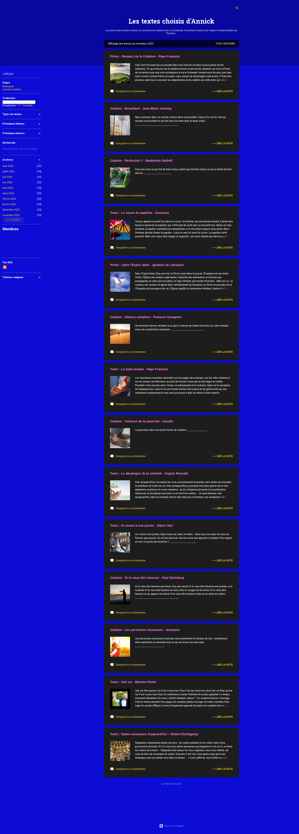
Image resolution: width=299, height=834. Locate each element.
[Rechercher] (237, 8)
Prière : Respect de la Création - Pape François (145, 56)
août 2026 (7, 166)
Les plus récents (11, 89)
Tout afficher (225, 43)
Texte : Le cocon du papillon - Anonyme (139, 212)
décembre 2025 (11, 209)
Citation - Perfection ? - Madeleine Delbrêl (141, 160)
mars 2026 (8, 193)
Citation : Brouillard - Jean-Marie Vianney (141, 108)
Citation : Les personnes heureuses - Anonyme (145, 630)
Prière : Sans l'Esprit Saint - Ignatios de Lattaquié (147, 265)
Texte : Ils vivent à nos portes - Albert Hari (141, 525)
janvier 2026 (9, 204)
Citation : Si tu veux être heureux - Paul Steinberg (147, 577)
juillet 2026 (8, 171)
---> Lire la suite (222, 91)
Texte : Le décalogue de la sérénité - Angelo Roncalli (149, 473)
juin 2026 (7, 176)
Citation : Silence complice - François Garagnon (146, 317)
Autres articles (171, 784)
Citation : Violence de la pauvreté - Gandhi (141, 421)
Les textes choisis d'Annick (171, 22)
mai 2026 (7, 182)
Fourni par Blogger (173, 825)
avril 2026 (7, 187)
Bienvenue (8, 86)
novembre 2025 (11, 215)
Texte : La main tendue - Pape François (139, 369)
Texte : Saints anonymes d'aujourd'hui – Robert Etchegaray (154, 734)
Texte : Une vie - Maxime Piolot (133, 682)
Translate (28, 105)
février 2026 (9, 198)
